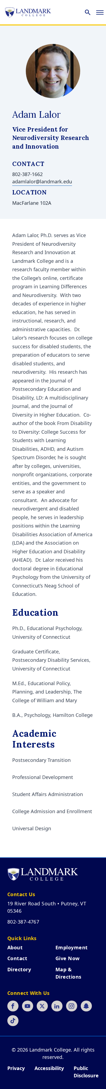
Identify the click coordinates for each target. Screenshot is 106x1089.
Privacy (16, 1068)
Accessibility (49, 1068)
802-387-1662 (27, 174)
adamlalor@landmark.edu (42, 181)
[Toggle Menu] (100, 12)
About (15, 947)
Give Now (67, 958)
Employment (71, 947)
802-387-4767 (23, 921)
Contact (17, 958)
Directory (19, 969)
